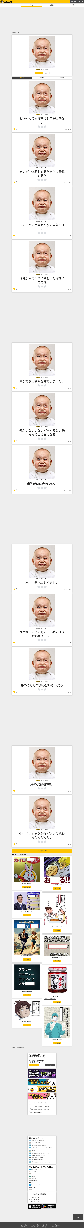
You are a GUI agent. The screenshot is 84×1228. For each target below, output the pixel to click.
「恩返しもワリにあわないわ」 (38, 1140)
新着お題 (44, 1226)
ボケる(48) (26, 1025)
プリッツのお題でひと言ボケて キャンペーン (39, 1109)
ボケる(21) (38, 73)
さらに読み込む (42, 850)
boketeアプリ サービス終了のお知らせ (38, 1102)
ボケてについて (55, 1226)
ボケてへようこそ (50, 1065)
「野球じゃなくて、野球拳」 (37, 1157)
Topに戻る (78, 1217)
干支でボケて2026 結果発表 (35, 1112)
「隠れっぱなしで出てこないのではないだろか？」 (42, 1162)
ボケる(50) (26, 994)
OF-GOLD (33, 1171)
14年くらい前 (67, 129)
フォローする (34, 1199)
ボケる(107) (27, 887)
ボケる (31, 5)
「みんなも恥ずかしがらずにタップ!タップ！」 (41, 1153)
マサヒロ (33, 1173)
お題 (18, 1047)
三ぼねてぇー (34, 1178)
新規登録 (73, 1)
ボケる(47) (57, 1043)
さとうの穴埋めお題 (50, 998)
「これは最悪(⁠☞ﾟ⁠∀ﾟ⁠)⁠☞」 (36, 1142)
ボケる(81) (57, 888)
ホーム (10, 5)
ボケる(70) (57, 930)
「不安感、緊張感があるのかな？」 (39, 1155)
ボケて (13, 1047)
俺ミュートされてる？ (36, 1169)
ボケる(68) (26, 959)
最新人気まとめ (34, 1226)
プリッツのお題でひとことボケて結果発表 (39, 1105)
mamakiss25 (34, 1180)
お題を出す (52, 5)
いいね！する (34, 1197)
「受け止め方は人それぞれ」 (37, 1159)
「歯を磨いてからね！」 (36, 1150)
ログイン (80, 1)
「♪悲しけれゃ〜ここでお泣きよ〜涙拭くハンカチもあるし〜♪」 (42, 1148)
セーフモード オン (34, 1065)
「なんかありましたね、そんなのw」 (39, 1145)
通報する (47, 73)
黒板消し (33, 1176)
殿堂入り (23, 1226)
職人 (74, 5)
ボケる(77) (26, 915)
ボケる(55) (57, 961)
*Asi (32, 1182)
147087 (22, 1047)
